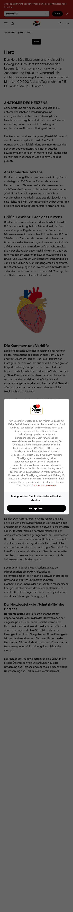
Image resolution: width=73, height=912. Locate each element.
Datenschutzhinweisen (44, 485)
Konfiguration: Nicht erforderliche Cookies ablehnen (36, 498)
